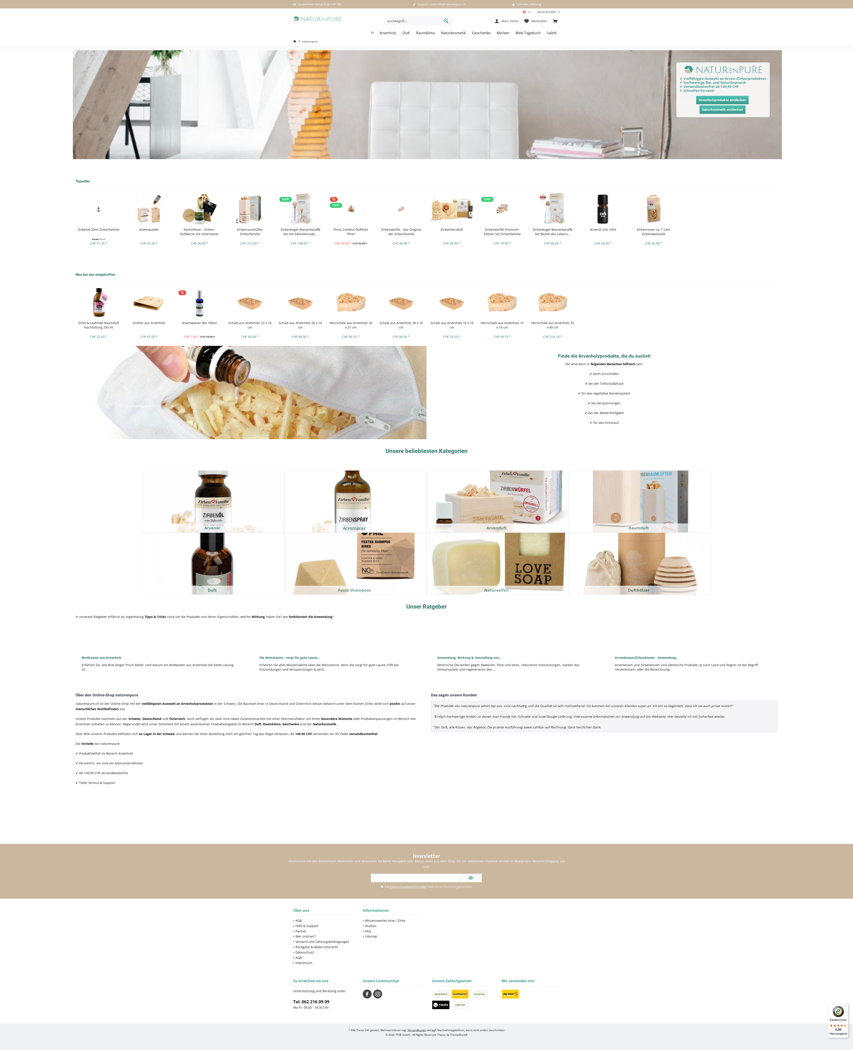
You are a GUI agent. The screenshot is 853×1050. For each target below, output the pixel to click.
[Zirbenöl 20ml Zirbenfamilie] (98, 208)
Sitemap (371, 936)
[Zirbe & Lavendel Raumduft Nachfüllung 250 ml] (98, 302)
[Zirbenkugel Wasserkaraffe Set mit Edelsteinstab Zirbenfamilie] (300, 208)
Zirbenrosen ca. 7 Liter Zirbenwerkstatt (653, 231)
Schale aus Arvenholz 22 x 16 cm (249, 325)
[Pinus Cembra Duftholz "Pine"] (351, 208)
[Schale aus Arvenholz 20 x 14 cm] (300, 302)
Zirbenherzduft (451, 229)
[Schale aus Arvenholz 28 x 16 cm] (401, 302)
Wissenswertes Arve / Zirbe (385, 920)
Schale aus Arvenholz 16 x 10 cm (451, 325)
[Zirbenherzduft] (452, 208)
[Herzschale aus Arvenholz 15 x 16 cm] (502, 302)
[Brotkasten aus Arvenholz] (160, 638)
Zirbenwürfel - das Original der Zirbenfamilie (401, 231)
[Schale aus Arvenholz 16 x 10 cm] (452, 302)
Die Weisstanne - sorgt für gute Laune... (289, 657)
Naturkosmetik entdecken (722, 109)
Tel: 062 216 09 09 (311, 1002)
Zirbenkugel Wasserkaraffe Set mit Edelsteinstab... (300, 231)
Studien (371, 926)
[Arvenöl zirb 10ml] (603, 208)
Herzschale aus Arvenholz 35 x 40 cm (552, 325)
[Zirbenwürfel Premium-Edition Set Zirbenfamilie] (502, 208)
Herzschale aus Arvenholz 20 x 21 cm (350, 325)
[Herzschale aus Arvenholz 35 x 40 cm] (552, 302)
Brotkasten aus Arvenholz (102, 657)
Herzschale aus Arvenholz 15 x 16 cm (502, 325)
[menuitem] (547, 12)
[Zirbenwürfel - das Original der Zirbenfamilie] (401, 208)
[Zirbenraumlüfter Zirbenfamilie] (250, 208)
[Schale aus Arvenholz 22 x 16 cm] (250, 302)
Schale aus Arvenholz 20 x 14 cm (300, 325)
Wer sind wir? (305, 936)
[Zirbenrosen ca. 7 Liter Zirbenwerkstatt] (654, 208)
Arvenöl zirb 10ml (603, 229)
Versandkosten (417, 1030)
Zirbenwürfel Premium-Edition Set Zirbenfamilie (502, 231)
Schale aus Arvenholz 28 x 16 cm (401, 325)
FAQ (368, 931)
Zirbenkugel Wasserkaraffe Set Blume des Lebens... (552, 231)
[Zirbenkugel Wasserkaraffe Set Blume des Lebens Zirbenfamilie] (552, 208)
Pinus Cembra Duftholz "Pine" (351, 231)
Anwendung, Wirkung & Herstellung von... (469, 657)
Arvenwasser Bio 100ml (199, 323)
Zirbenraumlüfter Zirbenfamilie (250, 231)
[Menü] (846, 1006)
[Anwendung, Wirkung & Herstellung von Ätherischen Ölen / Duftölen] (515, 638)
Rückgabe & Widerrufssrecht (316, 947)
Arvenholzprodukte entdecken (722, 100)
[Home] (372, 33)
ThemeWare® (459, 1035)
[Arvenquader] (149, 208)
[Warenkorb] (555, 20)
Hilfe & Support (306, 926)
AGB (298, 920)
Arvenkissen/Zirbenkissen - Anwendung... (647, 657)
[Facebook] (367, 994)
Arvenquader (149, 229)
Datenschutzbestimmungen (408, 887)
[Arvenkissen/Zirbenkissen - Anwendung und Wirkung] (693, 638)
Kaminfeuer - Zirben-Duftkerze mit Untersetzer (199, 231)
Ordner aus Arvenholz (149, 323)
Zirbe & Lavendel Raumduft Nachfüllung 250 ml (98, 325)
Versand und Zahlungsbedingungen (322, 942)
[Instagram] (377, 994)
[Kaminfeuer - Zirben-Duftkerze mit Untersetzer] (199, 208)
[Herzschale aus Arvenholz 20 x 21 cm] (351, 302)
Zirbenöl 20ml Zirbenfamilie (98, 229)
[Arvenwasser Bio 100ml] (199, 302)
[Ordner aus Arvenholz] (149, 302)
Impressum (303, 963)
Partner (301, 931)
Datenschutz (304, 952)
